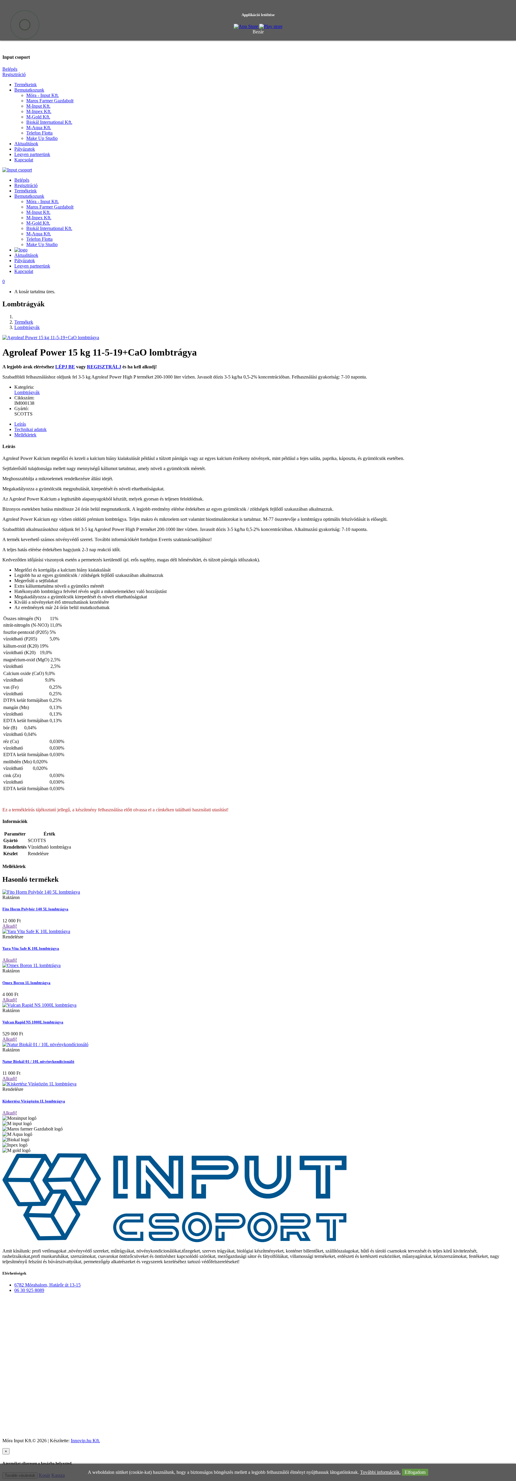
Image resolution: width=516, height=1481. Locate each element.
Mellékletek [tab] (25, 434)
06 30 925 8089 (29, 1290)
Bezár (258, 31)
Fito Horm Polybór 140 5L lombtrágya (35, 909)
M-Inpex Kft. (38, 111)
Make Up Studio (42, 138)
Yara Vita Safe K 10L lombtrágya (30, 948)
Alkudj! (9, 926)
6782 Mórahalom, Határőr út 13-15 (47, 1284)
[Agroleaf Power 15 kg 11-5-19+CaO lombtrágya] (50, 337)
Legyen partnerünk (32, 154)
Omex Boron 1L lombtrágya (26, 982)
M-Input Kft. (38, 106)
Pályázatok (24, 149)
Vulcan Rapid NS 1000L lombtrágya (32, 1022)
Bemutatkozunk (29, 89)
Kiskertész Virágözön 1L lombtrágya (33, 1101)
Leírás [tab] (20, 424)
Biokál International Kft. (49, 122)
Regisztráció (14, 74)
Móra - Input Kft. (42, 95)
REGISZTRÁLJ (104, 366)
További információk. (380, 1472)
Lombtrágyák (27, 327)
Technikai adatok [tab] (30, 429)
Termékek (23, 322)
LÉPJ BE (65, 366)
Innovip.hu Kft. (85, 1440)
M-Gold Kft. (38, 116)
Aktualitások (26, 143)
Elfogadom (415, 1472)
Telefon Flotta (39, 132)
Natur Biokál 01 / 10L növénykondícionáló (38, 1061)
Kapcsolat (23, 159)
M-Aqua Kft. (38, 127)
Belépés (9, 69)
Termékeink (25, 84)
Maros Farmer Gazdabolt (49, 100)
